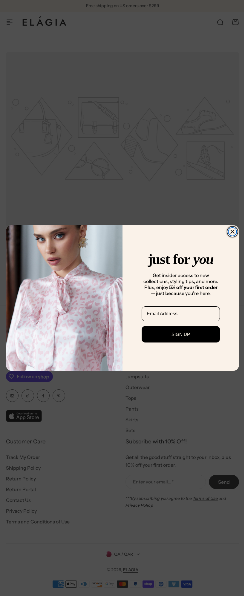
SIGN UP (178, 334)
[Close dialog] (230, 232)
